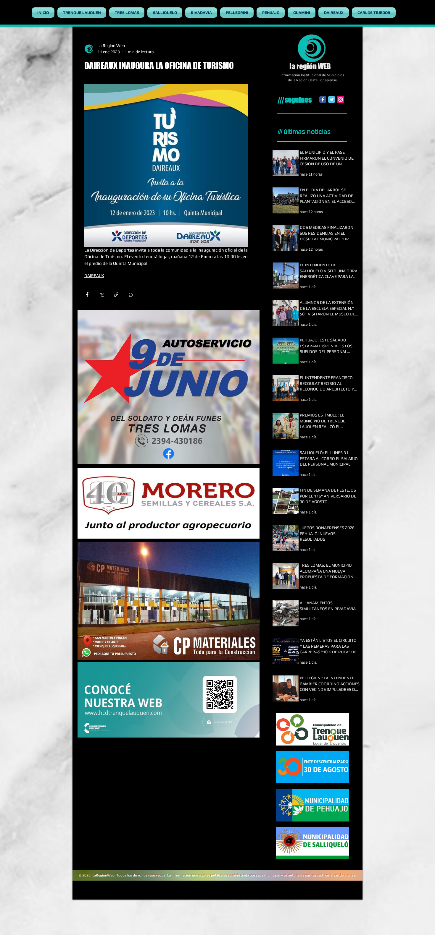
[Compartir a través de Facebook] (87, 294)
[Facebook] (322, 99)
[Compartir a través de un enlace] (116, 294)
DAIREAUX (94, 275)
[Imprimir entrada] (130, 294)
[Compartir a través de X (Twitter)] (101, 294)
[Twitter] (331, 99)
